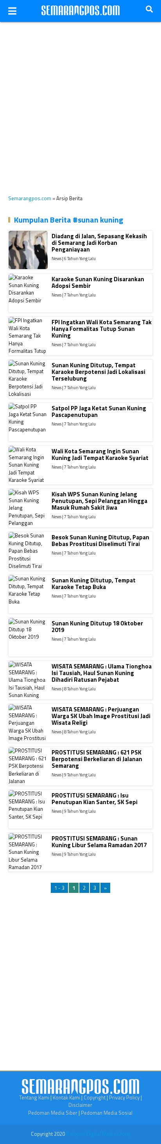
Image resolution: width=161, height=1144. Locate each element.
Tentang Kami (34, 1097)
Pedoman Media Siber (52, 1113)
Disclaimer (80, 1105)
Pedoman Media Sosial (106, 1113)
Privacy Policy (124, 1097)
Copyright (95, 1097)
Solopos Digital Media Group (98, 1134)
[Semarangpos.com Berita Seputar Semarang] (80, 11)
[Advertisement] (80, 102)
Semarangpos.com (29, 198)
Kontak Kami (66, 1097)
